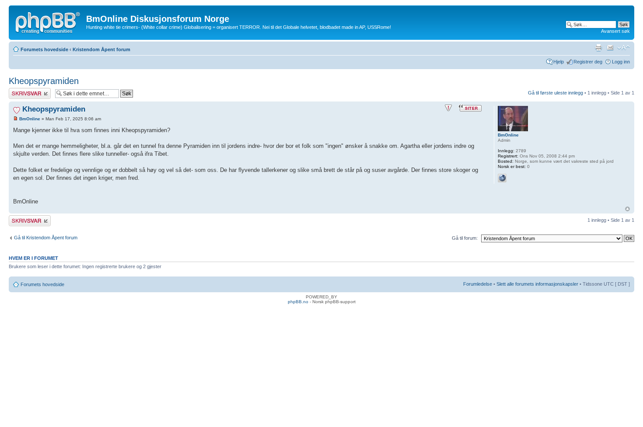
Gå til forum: (465, 238)
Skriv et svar (22, 90)
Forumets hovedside (44, 49)
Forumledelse (477, 284)
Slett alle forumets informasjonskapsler (537, 284)
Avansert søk (615, 31)
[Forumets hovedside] (48, 21)
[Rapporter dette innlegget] (448, 108)
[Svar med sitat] (470, 108)
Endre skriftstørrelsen (623, 48)
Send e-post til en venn (610, 48)
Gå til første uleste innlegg (555, 92)
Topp (627, 208)
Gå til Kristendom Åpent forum (45, 237)
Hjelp (558, 61)
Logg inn (621, 61)
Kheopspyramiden (44, 81)
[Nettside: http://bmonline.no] (502, 178)
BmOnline (29, 118)
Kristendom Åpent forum (101, 49)
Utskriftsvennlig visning (598, 48)
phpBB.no (298, 301)
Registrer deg (587, 61)
